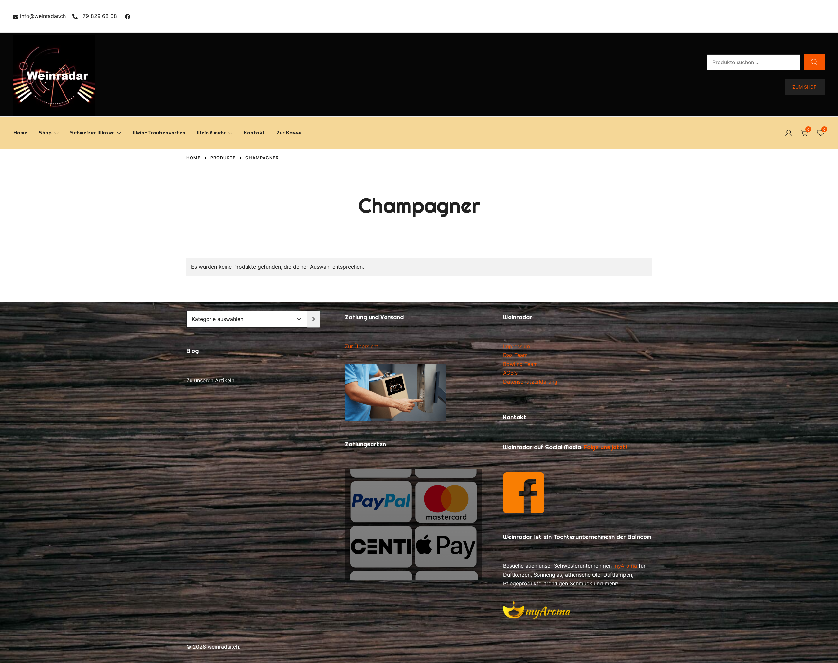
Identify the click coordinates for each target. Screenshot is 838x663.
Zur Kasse (288, 132)
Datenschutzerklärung (530, 381)
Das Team (515, 355)
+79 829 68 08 (98, 16)
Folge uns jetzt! (605, 447)
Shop (45, 132)
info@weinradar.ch (43, 16)
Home (20, 132)
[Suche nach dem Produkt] (814, 62)
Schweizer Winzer (92, 132)
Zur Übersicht (361, 346)
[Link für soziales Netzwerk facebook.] (127, 16)
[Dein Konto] (788, 133)
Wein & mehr (211, 132)
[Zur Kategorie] (313, 319)
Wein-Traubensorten (159, 132)
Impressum (516, 346)
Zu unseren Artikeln (210, 380)
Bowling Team (520, 364)
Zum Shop (804, 87)
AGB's (510, 372)
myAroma (625, 566)
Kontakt (254, 132)
